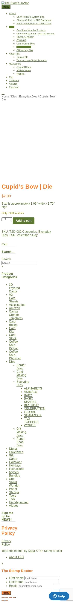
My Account (15, 63)
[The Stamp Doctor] (15, 3)
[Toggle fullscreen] (6, 597)
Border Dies (20, 366)
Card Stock (12, 336)
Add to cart (23, 220)
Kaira (31, 550)
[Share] (10, 597)
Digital (13, 448)
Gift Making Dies (24, 50)
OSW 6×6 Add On (25, 37)
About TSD (14, 53)
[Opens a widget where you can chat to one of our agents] (59, 596)
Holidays (15, 465)
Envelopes (16, 452)
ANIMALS (30, 391)
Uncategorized (18, 502)
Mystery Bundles (14, 474)
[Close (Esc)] (14, 597)
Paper (13, 488)
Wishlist (20, 74)
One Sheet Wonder (14, 482)
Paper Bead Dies (20, 442)
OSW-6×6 (21, 40)
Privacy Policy (6, 543)
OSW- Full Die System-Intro (30, 17)
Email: (13, 585)
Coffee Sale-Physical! (15, 355)
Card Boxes (13, 323)
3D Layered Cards (14, 288)
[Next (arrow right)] (6, 600)
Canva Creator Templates (16, 315)
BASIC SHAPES (30, 400)
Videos (12, 13)
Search (6, 259)
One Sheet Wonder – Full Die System (35, 33)
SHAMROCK (33, 415)
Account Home (23, 67)
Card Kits (12, 330)
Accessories (17, 304)
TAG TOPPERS (31, 420)
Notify (6, 592)
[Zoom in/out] (2, 597)
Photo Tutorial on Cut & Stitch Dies (33, 23)
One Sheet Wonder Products (30, 30)
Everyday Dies (23, 47)
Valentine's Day (27, 235)
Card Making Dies (25, 43)
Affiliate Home (23, 70)
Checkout (14, 80)
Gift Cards (13, 457)
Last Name (16, 581)
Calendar (14, 87)
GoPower (15, 462)
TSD (12, 235)
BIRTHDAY (31, 405)
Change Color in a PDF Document (33, 20)
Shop (11, 27)
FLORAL (30, 411)
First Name (16, 578)
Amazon (13, 84)
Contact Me (22, 57)
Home (5, 96)
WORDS (30, 425)
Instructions (16, 468)
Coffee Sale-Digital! (13, 345)
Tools (12, 495)
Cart (11, 77)
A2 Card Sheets (13, 298)
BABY (28, 395)
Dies (14, 96)
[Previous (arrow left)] (2, 600)
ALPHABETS (33, 388)
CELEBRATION (34, 408)
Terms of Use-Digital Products (31, 60)
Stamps (14, 492)
